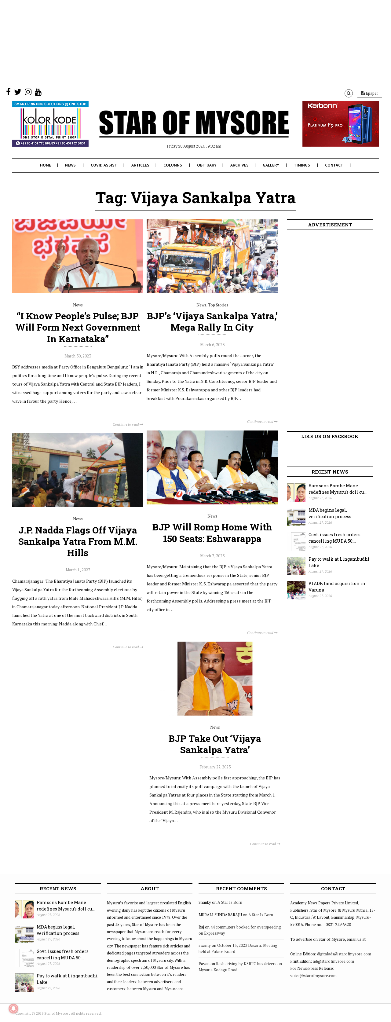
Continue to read (126, 424)
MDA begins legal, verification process (330, 513)
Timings (302, 165)
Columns (172, 165)
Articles (140, 165)
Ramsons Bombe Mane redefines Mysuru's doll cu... (338, 489)
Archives (239, 165)
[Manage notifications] (13, 1008)
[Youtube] (38, 93)
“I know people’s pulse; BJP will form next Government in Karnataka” (77, 327)
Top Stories (218, 305)
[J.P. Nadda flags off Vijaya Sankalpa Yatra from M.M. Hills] (77, 505)
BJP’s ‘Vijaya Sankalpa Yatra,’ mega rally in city (212, 321)
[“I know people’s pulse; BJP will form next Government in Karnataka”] (77, 291)
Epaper (371, 93)
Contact (334, 165)
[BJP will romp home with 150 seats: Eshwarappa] (212, 503)
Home (45, 165)
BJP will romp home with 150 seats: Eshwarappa (212, 532)
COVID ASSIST (104, 165)
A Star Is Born (229, 902)
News (70, 165)
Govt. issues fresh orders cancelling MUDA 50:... (334, 538)
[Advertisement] (183, 43)
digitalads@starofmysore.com (344, 954)
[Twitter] (17, 93)
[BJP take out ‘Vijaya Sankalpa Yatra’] (214, 714)
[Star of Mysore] (180, 131)
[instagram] (28, 93)
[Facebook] (8, 93)
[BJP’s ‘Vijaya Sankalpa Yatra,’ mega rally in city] (212, 291)
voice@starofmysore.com (313, 975)
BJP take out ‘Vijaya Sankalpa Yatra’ (215, 744)
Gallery (271, 165)
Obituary (206, 165)
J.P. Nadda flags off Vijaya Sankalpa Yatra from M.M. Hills (77, 541)
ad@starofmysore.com (333, 961)
